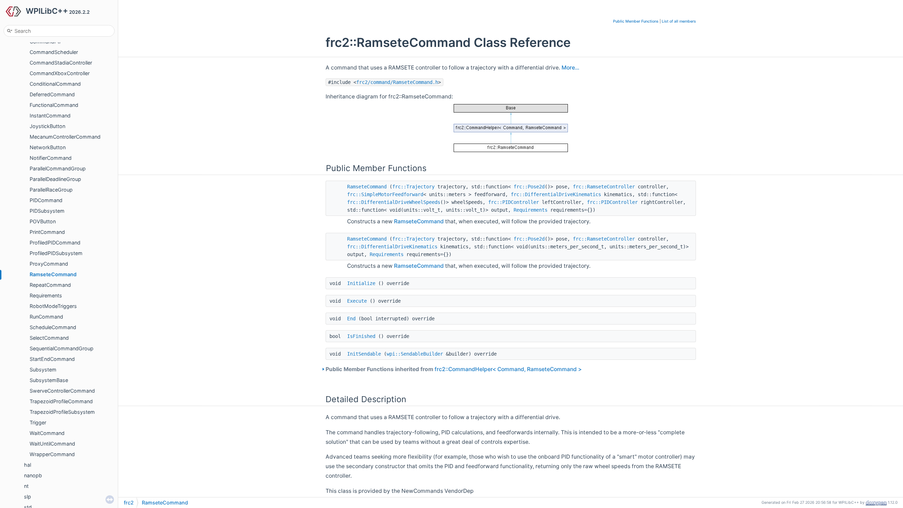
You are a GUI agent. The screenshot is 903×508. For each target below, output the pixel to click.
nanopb (33, 475)
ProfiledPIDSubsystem (56, 253)
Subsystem (43, 370)
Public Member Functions (636, 21)
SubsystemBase (49, 380)
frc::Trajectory (413, 186)
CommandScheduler (54, 52)
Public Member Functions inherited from (454, 369)
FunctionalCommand (54, 105)
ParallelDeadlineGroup (55, 179)
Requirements (46, 295)
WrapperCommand (52, 454)
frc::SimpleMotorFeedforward (385, 194)
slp (27, 497)
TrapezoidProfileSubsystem (62, 412)
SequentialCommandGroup (61, 348)
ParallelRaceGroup (51, 190)
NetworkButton (48, 147)
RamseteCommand (53, 274)
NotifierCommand (51, 158)
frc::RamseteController (604, 186)
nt (26, 486)
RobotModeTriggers (53, 306)
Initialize (361, 283)
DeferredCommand (52, 94)
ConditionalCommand (55, 84)
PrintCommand (47, 232)
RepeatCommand (50, 285)
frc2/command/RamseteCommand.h (397, 82)
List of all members (679, 21)
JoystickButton (47, 126)
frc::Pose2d (529, 186)
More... (570, 67)
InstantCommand (50, 116)
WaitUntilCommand (52, 444)
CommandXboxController (60, 73)
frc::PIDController (513, 202)
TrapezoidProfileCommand (61, 401)
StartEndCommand (52, 359)
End (351, 318)
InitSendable (364, 354)
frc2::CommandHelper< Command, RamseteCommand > (508, 369)
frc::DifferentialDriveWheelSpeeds (393, 202)
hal (27, 465)
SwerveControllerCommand (62, 391)
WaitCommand (47, 433)
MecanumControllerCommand (65, 137)
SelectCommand (49, 338)
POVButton (43, 221)
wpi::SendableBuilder (415, 354)
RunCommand (46, 317)
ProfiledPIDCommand (55, 243)
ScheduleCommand (53, 327)
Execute (357, 301)
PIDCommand (46, 200)
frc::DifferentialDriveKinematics (556, 194)
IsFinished (361, 336)
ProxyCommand (49, 264)
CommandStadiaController (61, 63)
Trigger (38, 422)
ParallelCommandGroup (58, 168)
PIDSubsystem (47, 211)
